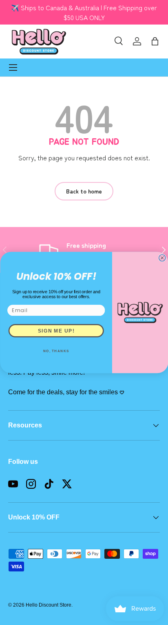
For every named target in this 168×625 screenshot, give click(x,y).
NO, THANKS (56, 351)
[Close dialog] (162, 257)
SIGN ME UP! (56, 330)
